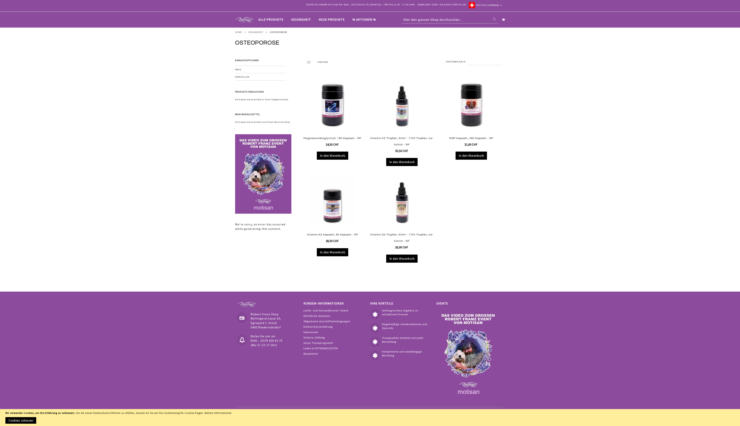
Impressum (311, 332)
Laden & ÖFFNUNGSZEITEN (321, 348)
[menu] (319, 19)
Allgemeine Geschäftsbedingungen (327, 321)
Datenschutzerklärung (318, 326)
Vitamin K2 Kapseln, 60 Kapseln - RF (332, 234)
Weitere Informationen (218, 413)
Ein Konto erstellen (453, 4)
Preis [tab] (238, 69)
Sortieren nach (456, 61)
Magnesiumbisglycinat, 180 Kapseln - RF (332, 138)
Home (238, 32)
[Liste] (309, 62)
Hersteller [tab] (242, 76)
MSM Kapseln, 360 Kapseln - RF (471, 138)
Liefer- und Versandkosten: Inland (326, 310)
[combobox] (450, 20)
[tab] (319, 19)
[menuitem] (272, 19)
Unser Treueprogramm (318, 343)
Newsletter (311, 353)
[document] (370, 417)
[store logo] (244, 19)
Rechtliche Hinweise (317, 316)
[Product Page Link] (332, 104)
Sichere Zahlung (314, 337)
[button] (485, 5)
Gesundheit (255, 32)
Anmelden (424, 4)
